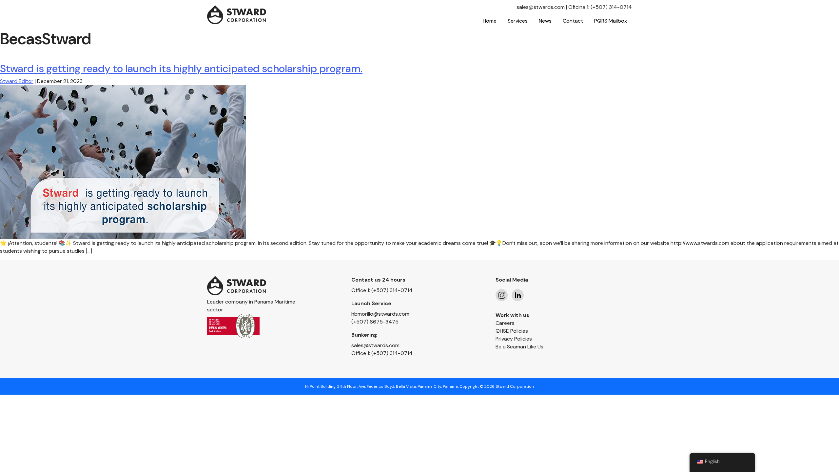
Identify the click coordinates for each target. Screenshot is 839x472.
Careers (505, 323)
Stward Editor (16, 81)
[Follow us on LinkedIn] (518, 295)
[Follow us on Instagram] (502, 295)
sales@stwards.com (541, 7)
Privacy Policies (514, 338)
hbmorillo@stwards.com (380, 313)
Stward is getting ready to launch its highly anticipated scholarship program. (181, 68)
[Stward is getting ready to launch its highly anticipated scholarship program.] (123, 161)
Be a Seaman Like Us (519, 346)
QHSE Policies (512, 330)
